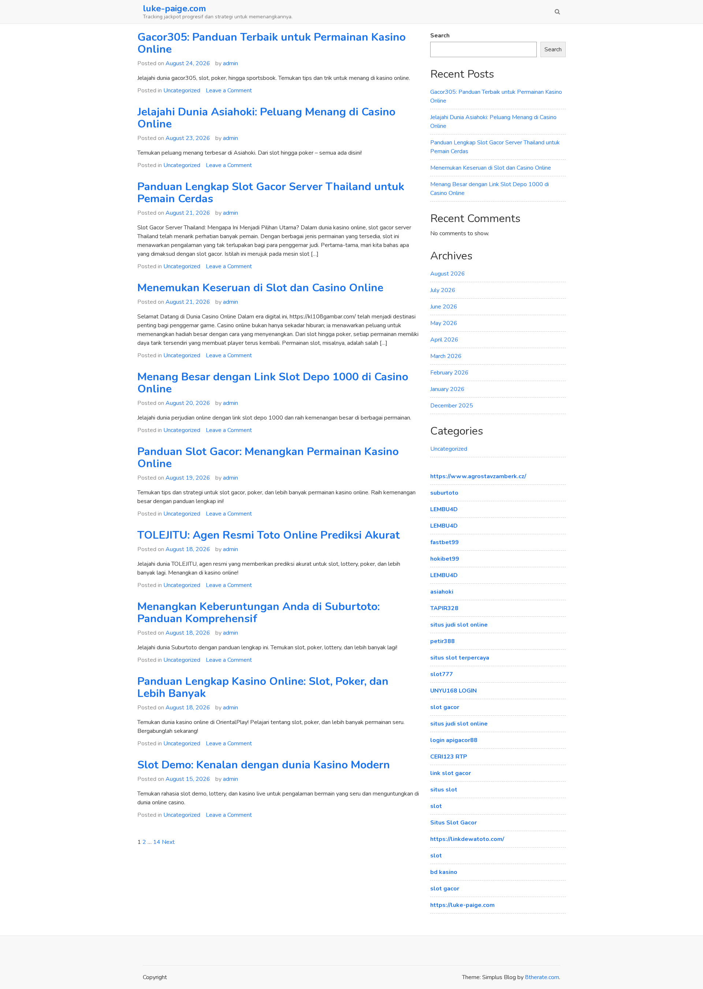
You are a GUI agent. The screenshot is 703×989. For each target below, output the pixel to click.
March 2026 (446, 356)
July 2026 (442, 290)
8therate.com (542, 977)
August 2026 (447, 274)
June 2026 (443, 307)
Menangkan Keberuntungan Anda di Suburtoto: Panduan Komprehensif (258, 612)
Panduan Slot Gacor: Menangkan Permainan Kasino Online (268, 457)
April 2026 (444, 340)
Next (168, 842)
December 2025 (451, 406)
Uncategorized (181, 90)
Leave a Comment (229, 90)
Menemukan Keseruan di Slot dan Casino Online (260, 287)
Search (440, 36)
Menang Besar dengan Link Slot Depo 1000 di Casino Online (272, 382)
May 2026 (443, 323)
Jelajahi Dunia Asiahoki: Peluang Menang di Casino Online (266, 118)
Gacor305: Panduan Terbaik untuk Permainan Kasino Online (271, 43)
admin (230, 63)
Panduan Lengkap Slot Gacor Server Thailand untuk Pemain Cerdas (270, 192)
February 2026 (449, 373)
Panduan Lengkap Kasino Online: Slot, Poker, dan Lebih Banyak (262, 687)
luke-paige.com (174, 8)
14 (156, 842)
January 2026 (447, 389)
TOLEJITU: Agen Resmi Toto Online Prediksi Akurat (268, 535)
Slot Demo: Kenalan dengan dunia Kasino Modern (263, 764)
